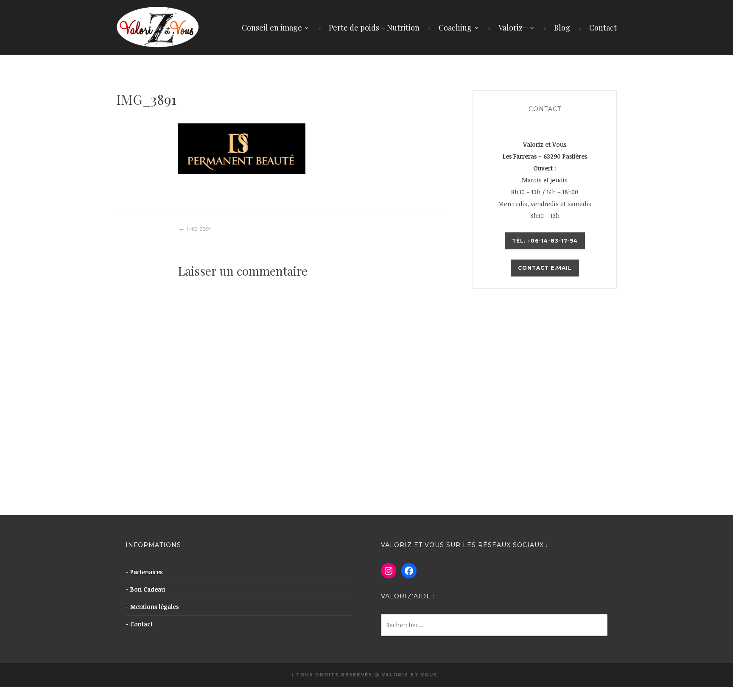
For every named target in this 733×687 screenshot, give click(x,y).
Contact (603, 27)
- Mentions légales (152, 607)
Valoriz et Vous (409, 675)
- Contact (139, 624)
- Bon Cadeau (145, 589)
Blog (562, 27)
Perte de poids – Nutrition (374, 27)
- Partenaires (144, 572)
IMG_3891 (199, 229)
